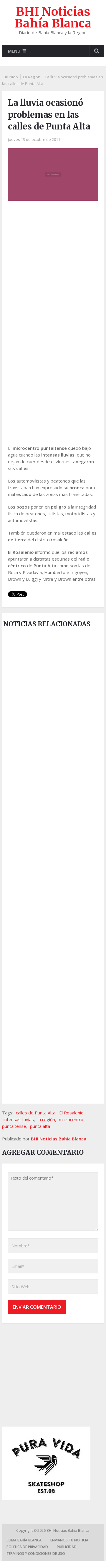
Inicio (13, 76)
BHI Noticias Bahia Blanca (58, 1139)
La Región (31, 76)
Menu (14, 51)
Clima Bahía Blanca (24, 1540)
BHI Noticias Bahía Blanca (53, 17)
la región (46, 1119)
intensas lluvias (19, 1119)
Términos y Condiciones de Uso (35, 1553)
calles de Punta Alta (35, 1113)
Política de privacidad (27, 1546)
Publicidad (67, 1546)
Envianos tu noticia (69, 1540)
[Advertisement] (53, 263)
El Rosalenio (71, 1113)
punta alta (40, 1126)
